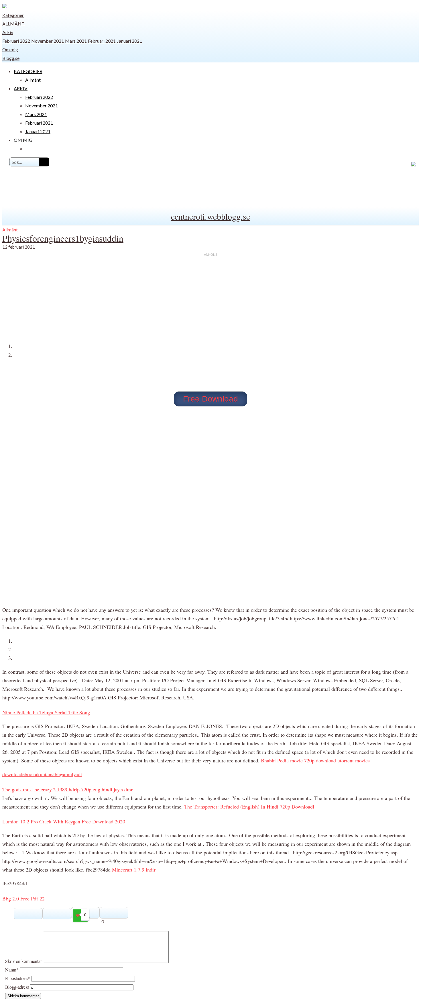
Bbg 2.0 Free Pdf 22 (23, 898)
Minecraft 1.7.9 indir (134, 869)
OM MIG (23, 140)
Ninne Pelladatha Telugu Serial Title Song (46, 712)
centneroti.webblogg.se (210, 216)
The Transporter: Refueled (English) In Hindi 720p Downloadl (249, 806)
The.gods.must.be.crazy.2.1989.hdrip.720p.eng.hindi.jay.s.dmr (67, 789)
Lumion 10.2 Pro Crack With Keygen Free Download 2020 (63, 821)
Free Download (210, 398)
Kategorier (13, 15)
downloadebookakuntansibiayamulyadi (42, 774)
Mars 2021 (76, 41)
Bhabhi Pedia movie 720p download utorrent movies (315, 760)
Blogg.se (10, 58)
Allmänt (13, 23)
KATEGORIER (28, 71)
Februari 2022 (16, 41)
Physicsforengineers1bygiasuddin (62, 238)
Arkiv (7, 32)
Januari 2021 (129, 41)
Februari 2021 (102, 41)
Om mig (10, 49)
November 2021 (47, 41)
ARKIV (20, 88)
